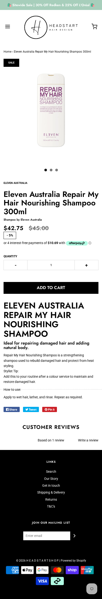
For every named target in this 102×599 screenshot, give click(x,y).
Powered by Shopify (73, 560)
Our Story (51, 479)
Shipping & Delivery (51, 492)
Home (7, 51)
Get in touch (51, 485)
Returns (51, 499)
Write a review (88, 440)
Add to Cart (51, 288)
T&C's (51, 506)
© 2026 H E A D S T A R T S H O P (37, 560)
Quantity (10, 256)
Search (51, 471)
